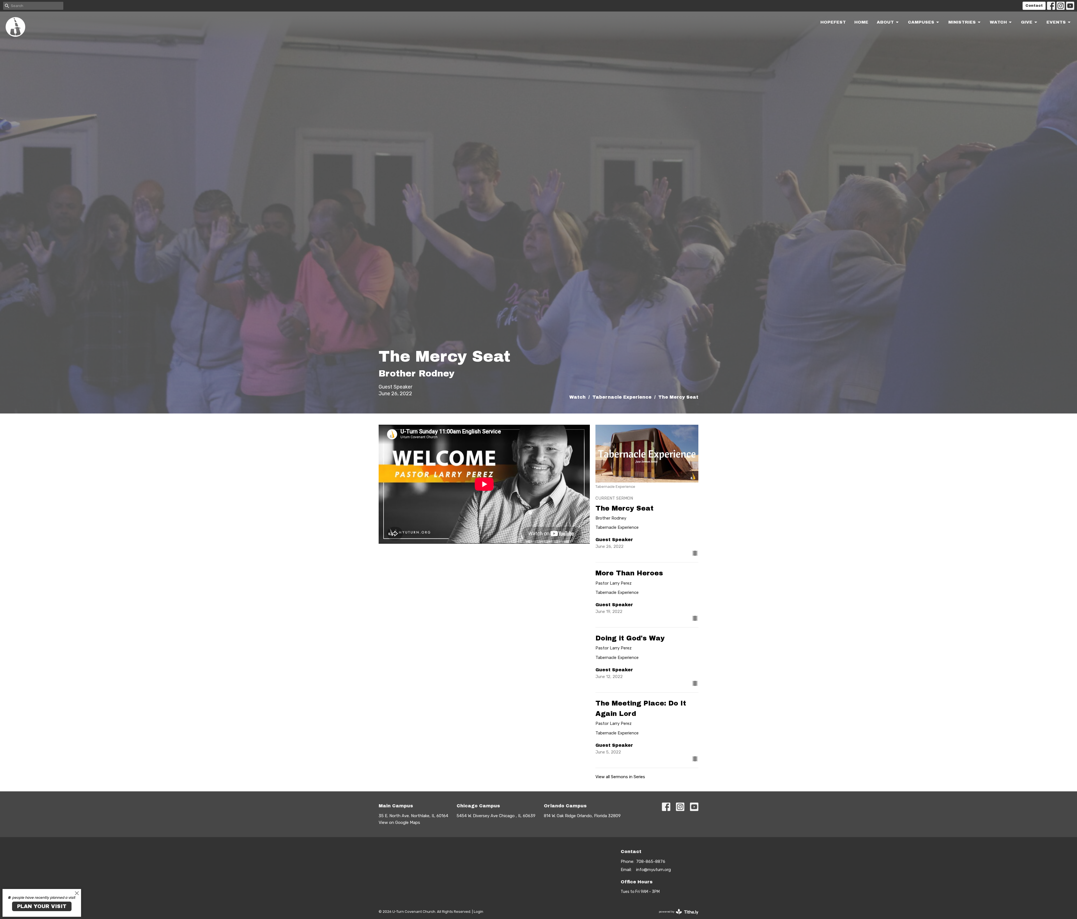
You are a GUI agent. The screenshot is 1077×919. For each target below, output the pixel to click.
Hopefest (833, 22)
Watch (998, 22)
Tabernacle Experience (622, 397)
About (885, 22)
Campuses (921, 22)
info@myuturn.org (653, 869)
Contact (1034, 6)
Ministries (962, 22)
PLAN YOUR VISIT (41, 906)
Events (1056, 22)
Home (861, 22)
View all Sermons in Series (620, 776)
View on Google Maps (399, 822)
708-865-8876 (650, 861)
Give (1026, 22)
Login (478, 911)
